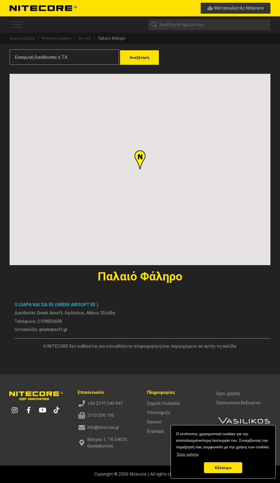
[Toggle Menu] (16, 24)
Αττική (84, 38)
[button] (140, 159)
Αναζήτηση (139, 57)
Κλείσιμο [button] (223, 468)
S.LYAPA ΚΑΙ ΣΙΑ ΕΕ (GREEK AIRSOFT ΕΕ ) (56, 304)
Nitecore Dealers (56, 38)
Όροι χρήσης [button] (188, 454)
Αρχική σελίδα (22, 38)
